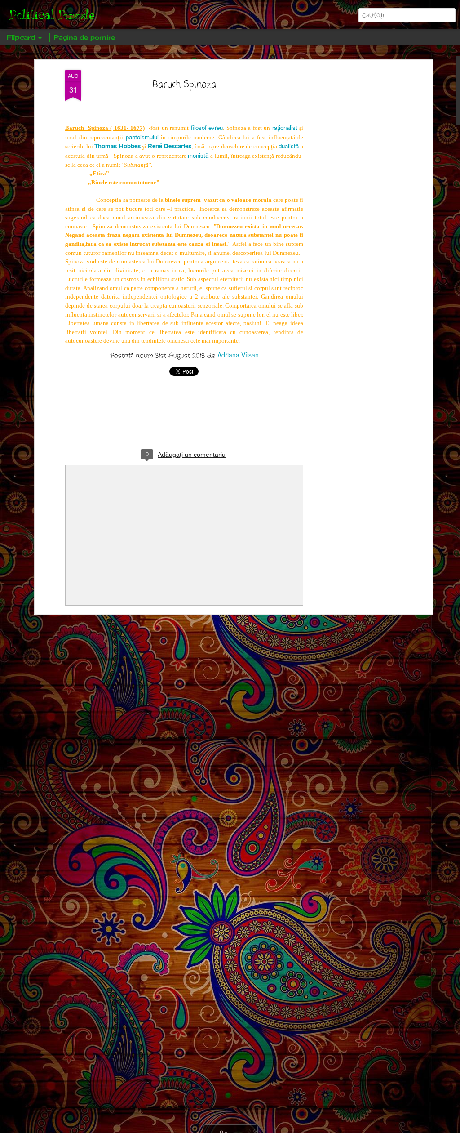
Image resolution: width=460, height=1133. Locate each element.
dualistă (289, 146)
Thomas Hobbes (117, 146)
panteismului (142, 137)
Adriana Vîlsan (238, 354)
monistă (198, 155)
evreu (215, 127)
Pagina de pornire (84, 37)
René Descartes (170, 146)
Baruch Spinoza (184, 85)
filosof (199, 127)
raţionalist (284, 127)
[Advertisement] (353, 212)
